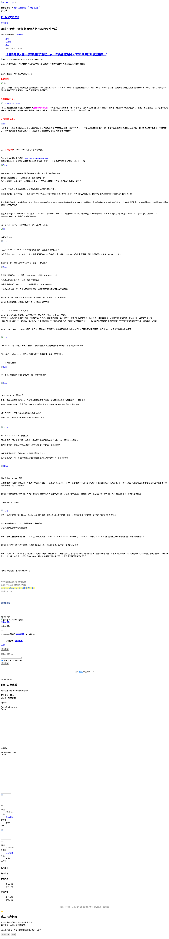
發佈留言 (5, 663)
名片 (7, 45)
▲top (3, 645)
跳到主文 (4, 23)
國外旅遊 (19, 641)
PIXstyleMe (10, 17)
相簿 (7, 39)
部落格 (8, 42)
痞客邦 (19, 634)
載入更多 (5, 649)
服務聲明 (106, 907)
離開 (13, 934)
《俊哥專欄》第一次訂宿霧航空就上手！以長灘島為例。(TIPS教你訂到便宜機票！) (56, 54)
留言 (24, 634)
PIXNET (67, 907)
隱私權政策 (97, 907)
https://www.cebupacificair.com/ (36, 158)
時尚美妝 (19, 35)
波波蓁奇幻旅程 (5, 603)
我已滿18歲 (5, 934)
